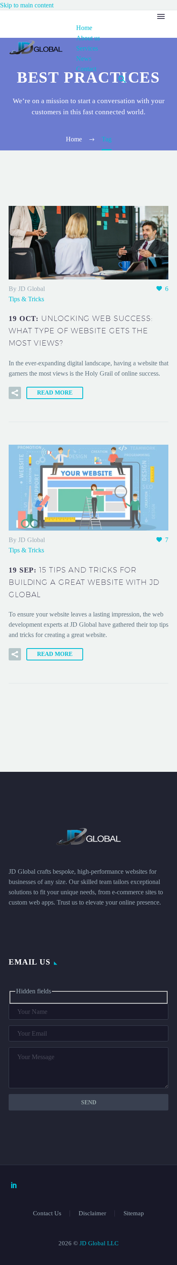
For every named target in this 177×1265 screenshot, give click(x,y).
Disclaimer (92, 1213)
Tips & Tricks (26, 298)
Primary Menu (161, 16)
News (83, 58)
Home (84, 27)
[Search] (122, 79)
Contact (86, 68)
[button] (15, 393)
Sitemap (133, 1213)
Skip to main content (27, 5)
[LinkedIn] (14, 1185)
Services (87, 48)
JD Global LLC (99, 1243)
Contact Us (47, 1213)
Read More (54, 393)
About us (88, 38)
